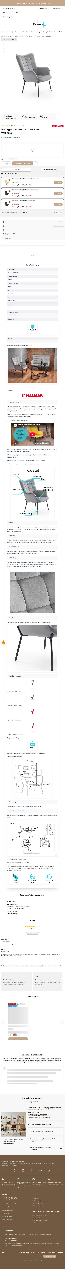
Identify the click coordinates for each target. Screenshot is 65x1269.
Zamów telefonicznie (50, 169)
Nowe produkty (36, 1218)
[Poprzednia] (1, 3)
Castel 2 (41, 460)
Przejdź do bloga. (9, 1143)
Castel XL (27, 345)
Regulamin (23, 1243)
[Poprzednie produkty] (3, 1022)
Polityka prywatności (38, 1201)
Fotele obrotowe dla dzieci (39, 1215)
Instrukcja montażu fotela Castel (16, 859)
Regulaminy (35, 1198)
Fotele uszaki (28, 36)
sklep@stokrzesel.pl (58, 8)
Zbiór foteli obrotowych (38, 1223)
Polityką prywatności (17, 1245)
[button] (35, 163)
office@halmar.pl (12, 914)
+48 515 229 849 (37, 1114)
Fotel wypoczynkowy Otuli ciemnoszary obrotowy (25, 189)
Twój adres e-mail (11, 1238)
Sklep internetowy (32, 1260)
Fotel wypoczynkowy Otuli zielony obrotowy (23, 200)
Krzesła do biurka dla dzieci (40, 1220)
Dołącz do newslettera (13, 1240)
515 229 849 (44, 8)
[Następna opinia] (62, 1075)
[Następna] (63, 3)
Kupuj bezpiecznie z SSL (39, 1206)
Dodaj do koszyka (23, 163)
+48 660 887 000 (12, 912)
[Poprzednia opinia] (3, 1075)
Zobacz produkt (18, 1039)
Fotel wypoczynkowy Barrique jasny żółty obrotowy (25, 178)
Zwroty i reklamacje (38, 1203)
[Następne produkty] (62, 1022)
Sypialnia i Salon (14, 36)
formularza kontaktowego (29, 868)
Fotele (21, 36)
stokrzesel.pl (4, 36)
